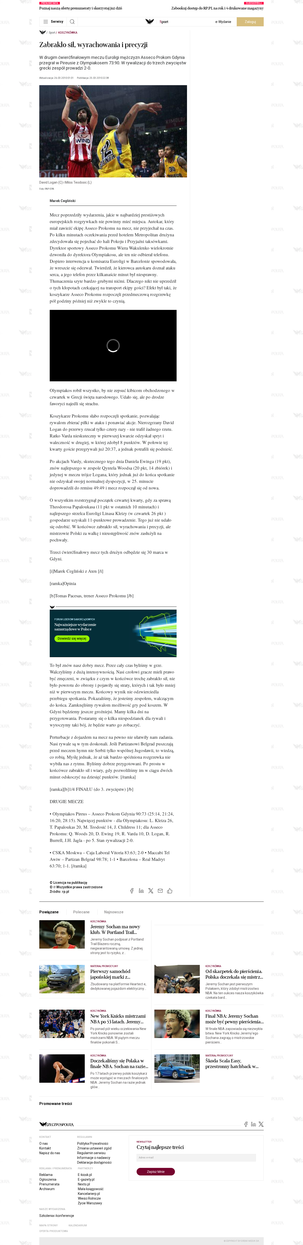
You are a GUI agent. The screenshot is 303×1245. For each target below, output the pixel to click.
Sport (52, 32)
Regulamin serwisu (91, 1153)
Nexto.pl (84, 1184)
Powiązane (49, 912)
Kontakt (45, 1148)
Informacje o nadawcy (93, 1158)
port (164, 21)
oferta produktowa (53, 1231)
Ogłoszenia (47, 1179)
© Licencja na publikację (69, 882)
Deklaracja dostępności (94, 1162)
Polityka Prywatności (92, 1143)
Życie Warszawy (90, 1203)
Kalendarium (78, 1225)
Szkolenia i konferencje (56, 1216)
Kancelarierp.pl (89, 1194)
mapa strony (48, 1225)
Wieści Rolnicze (89, 1198)
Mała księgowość (90, 1189)
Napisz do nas (49, 1153)
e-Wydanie (223, 22)
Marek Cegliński (63, 201)
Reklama (46, 1175)
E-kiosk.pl (85, 1175)
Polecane (81, 912)
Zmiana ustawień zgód (94, 1148)
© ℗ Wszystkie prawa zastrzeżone (76, 887)
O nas (43, 1143)
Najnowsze (114, 912)
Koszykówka (67, 32)
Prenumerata (49, 1184)
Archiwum (47, 1189)
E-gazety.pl (86, 1179)
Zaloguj (250, 22)
